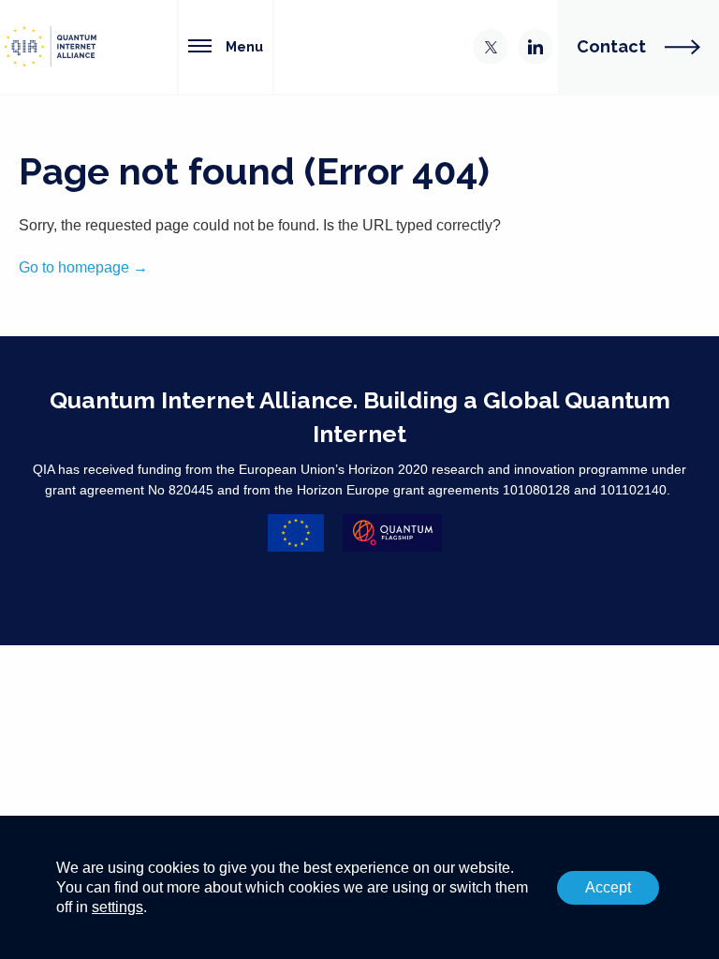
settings (117, 906)
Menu (244, 46)
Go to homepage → (83, 267)
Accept (608, 887)
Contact (611, 46)
